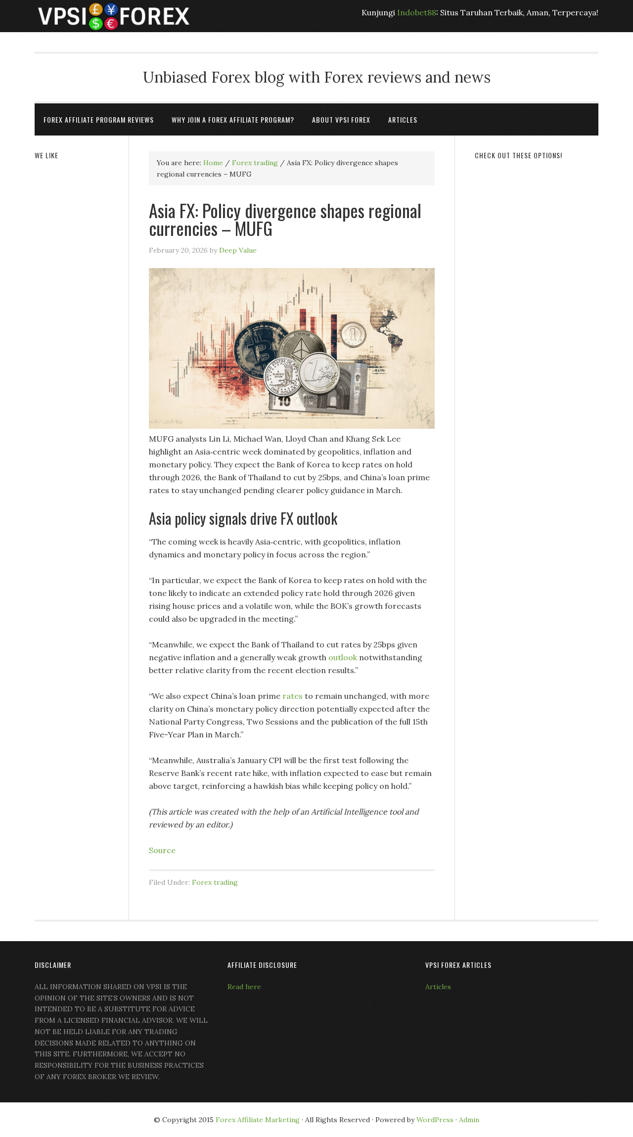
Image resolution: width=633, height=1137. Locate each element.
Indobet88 (416, 12)
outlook (342, 657)
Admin (469, 1119)
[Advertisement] (536, 320)
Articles (438, 986)
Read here (244, 986)
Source (162, 850)
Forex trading (215, 882)
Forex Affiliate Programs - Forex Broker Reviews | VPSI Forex (114, 16)
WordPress (434, 1119)
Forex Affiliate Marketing (258, 1119)
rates (292, 696)
